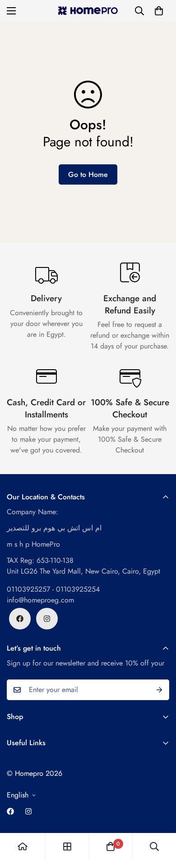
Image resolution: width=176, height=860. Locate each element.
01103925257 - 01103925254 (53, 589)
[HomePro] (88, 11)
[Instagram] (47, 618)
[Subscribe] (159, 689)
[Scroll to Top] (160, 812)
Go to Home (88, 174)
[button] (158, 10)
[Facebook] (20, 618)
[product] (22, 846)
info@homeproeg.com (40, 600)
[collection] (67, 846)
